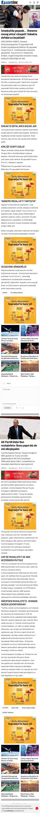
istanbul (4, 292)
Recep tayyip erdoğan (28, 708)
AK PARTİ (5, 708)
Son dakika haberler (17, 292)
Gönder (7, 408)
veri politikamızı (9, 811)
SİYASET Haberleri (7, 712)
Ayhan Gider (15, 708)
